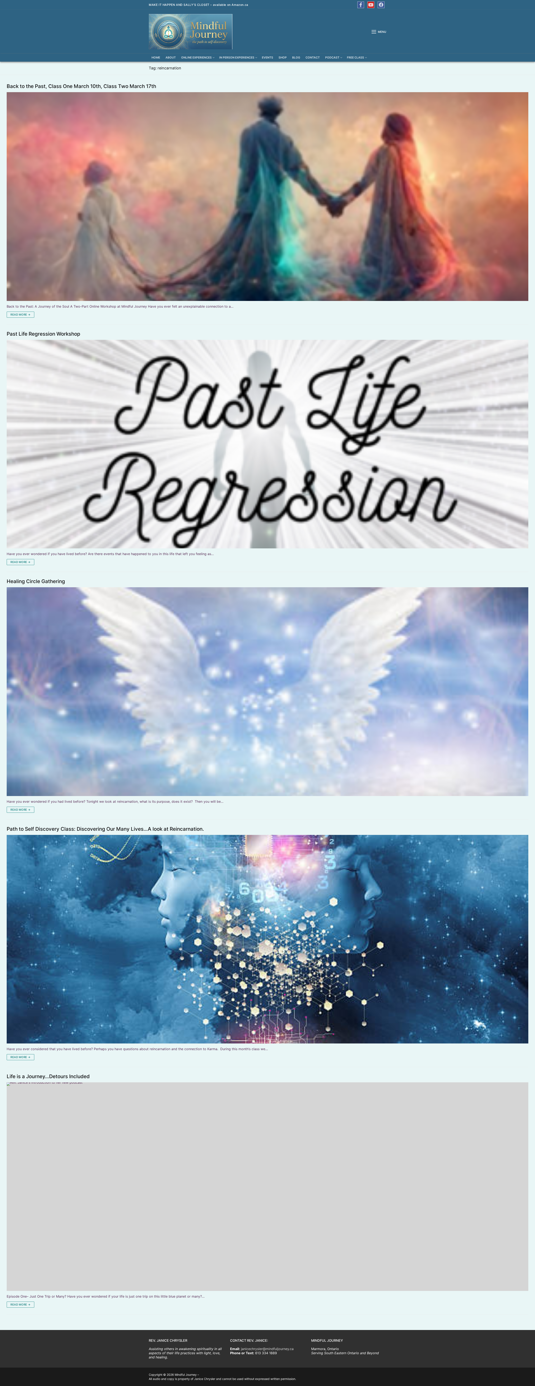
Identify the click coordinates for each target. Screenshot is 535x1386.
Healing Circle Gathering (36, 581)
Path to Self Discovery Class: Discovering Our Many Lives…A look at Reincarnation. (105, 829)
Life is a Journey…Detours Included (48, 1076)
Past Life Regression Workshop (43, 334)
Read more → (20, 314)
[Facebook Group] (381, 4)
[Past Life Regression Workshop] (267, 444)
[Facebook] (360, 4)
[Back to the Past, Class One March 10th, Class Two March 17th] (267, 196)
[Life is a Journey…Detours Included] (267, 1186)
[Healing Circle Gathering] (267, 691)
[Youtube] (370, 4)
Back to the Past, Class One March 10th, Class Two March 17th (81, 86)
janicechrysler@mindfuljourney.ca (267, 1349)
